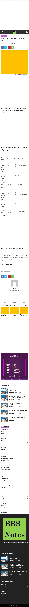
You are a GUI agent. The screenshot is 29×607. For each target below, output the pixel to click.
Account (2, 431)
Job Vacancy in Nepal (5, 485)
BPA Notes (3, 449)
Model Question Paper (5, 501)
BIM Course (3, 447)
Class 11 (2, 462)
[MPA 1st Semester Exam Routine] (5, 310)
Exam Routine (3, 35)
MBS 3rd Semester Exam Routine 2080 (23, 315)
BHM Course (3, 445)
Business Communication (6, 454)
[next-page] (15, 318)
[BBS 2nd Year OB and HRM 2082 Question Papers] (4, 419)
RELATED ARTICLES (9, 295)
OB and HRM (3, 507)
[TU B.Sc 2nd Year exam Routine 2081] (5, 301)
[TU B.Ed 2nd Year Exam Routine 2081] (24, 301)
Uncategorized (4, 512)
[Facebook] (2, 47)
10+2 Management (5, 429)
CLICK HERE (24, 268)
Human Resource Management (7, 480)
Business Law (4, 456)
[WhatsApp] (12, 47)
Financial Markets (4, 478)
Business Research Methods (7, 458)
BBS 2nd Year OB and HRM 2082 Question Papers (17, 418)
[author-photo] (14, 283)
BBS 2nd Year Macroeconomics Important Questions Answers (17, 396)
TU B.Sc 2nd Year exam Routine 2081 (4, 305)
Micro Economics (4, 498)
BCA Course (3, 440)
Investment (3, 483)
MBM (2, 494)
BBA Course (3, 433)
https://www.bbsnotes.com (14, 290)
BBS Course (12, 392)
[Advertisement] (14, 15)
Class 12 (3, 465)
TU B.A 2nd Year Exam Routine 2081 (14, 305)
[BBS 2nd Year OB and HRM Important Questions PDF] (4, 391)
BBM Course (3, 436)
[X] (5, 47)
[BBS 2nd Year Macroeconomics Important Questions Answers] (4, 398)
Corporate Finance (5, 467)
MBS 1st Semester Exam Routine (13, 315)
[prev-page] (13, 318)
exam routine (6, 271)
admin (3, 43)
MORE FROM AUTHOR (19, 295)
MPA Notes (3, 503)
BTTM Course (4, 451)
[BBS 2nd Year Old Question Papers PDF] (4, 412)
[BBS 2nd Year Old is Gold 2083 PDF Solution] (4, 405)
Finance (2, 476)
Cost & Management (5, 469)
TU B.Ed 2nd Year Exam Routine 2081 (23, 305)
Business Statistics (5, 460)
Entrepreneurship (4, 471)
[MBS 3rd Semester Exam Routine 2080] (24, 310)
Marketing (3, 492)
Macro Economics (5, 487)
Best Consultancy (4, 442)
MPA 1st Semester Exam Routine (4, 315)
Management (3, 489)
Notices (2, 505)
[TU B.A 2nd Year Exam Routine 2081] (14, 301)
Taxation (2, 510)
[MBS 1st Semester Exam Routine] (14, 310)
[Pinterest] (9, 47)
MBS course (3, 496)
